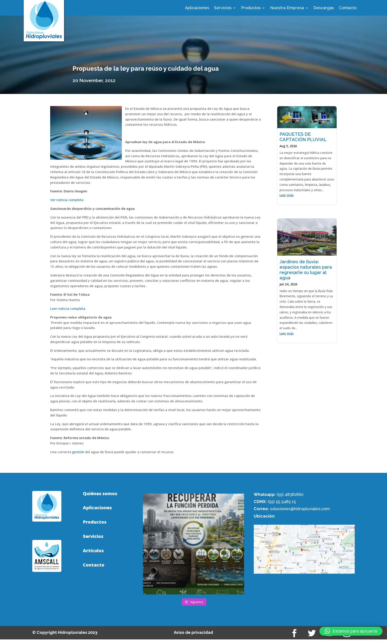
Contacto (348, 8)
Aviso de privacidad (193, 632)
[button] (351, 631)
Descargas (323, 8)
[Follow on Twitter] (312, 633)
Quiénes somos (100, 493)
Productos (251, 8)
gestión (78, 452)
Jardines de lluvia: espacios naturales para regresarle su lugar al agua (306, 269)
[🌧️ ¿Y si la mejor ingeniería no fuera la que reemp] (193, 544)
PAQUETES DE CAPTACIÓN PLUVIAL (303, 137)
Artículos (93, 550)
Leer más (287, 195)
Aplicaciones (197, 8)
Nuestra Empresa (287, 8)
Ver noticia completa (67, 199)
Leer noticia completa (67, 308)
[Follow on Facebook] (294, 633)
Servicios (223, 8)
